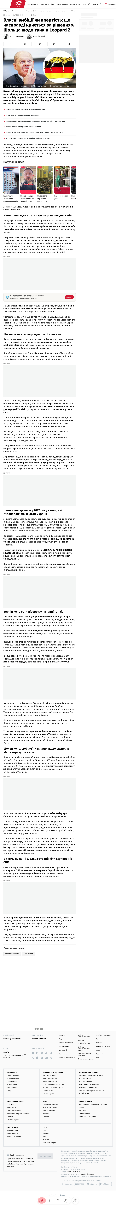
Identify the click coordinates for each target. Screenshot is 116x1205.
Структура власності (103, 1046)
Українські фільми (50, 1107)
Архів (98, 1050)
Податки (10, 1117)
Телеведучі (63, 1050)
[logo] (18, 4)
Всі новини (33, 4)
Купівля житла (12, 1133)
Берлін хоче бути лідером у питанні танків (23, 127)
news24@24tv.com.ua (12, 1039)
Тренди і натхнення (14, 1136)
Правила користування (67, 1057)
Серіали (46, 1117)
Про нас (62, 1035)
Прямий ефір (12, 1081)
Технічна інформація (103, 1035)
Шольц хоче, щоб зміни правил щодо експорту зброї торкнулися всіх (34, 132)
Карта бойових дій (50, 1078)
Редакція (62, 1039)
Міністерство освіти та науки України (93, 1104)
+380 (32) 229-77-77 (74, 1171)
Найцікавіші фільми (50, 1104)
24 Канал (6, 11)
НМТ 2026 (82, 1110)
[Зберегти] (69, 44)
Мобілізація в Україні (88, 1072)
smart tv (92, 1184)
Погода (9, 1091)
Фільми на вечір (49, 1110)
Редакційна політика (66, 1042)
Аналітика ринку (13, 1130)
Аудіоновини (12, 1088)
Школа (81, 1107)
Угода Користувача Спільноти (84, 1054)
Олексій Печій (39, 36)
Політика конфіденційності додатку (84, 1048)
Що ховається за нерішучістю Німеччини (23, 115)
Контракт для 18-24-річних (89, 1085)
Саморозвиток (84, 1114)
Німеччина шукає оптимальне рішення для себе (25, 110)
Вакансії (99, 1042)
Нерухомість (12, 1127)
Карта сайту (100, 1054)
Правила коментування (86, 1059)
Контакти (99, 1039)
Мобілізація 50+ (85, 1078)
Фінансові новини (14, 1110)
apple (79, 1184)
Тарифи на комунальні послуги (18, 1114)
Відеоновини (12, 1085)
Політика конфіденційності (84, 1036)
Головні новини (13, 1075)
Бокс (44, 1130)
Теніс (45, 1136)
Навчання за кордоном (87, 1117)
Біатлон (46, 1140)
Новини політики (18, 11)
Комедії (45, 1114)
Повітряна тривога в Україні (53, 1085)
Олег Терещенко (17, 36)
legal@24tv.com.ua (87, 1174)
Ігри (84, 4)
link (33, 1053)
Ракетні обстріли (49, 1075)
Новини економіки (15, 1101)
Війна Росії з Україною (53, 1072)
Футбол (45, 1133)
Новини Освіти (85, 1101)
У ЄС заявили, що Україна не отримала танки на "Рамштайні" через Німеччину (38, 208)
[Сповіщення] (100, 4)
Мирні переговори (50, 1081)
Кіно (45, 1101)
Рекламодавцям (64, 1054)
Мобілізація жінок (85, 1081)
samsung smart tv (105, 1184)
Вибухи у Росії (48, 1091)
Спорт (45, 1127)
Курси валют (11, 1107)
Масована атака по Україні (53, 1088)
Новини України (47, 4)
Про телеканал (64, 1046)
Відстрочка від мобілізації (88, 1088)
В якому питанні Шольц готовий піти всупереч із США (28, 138)
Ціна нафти (11, 1104)
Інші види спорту (49, 1143)
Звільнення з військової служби (91, 1075)
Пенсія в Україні (13, 1120)
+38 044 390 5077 (39, 1039)
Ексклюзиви (62, 4)
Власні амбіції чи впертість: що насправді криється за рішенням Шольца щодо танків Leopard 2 (51, 11)
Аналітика (75, 4)
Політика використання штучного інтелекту (84, 1042)
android (67, 1184)
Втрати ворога (48, 1094)
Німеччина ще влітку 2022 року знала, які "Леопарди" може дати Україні (35, 121)
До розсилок (45, 1156)
